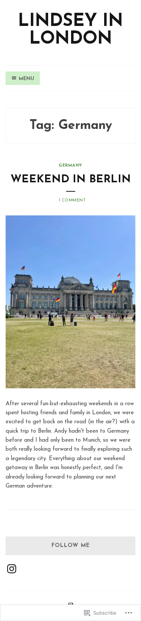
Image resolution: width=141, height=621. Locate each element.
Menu (26, 78)
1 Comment (72, 200)
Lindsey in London (70, 30)
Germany (70, 166)
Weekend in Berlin (71, 179)
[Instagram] (12, 569)
